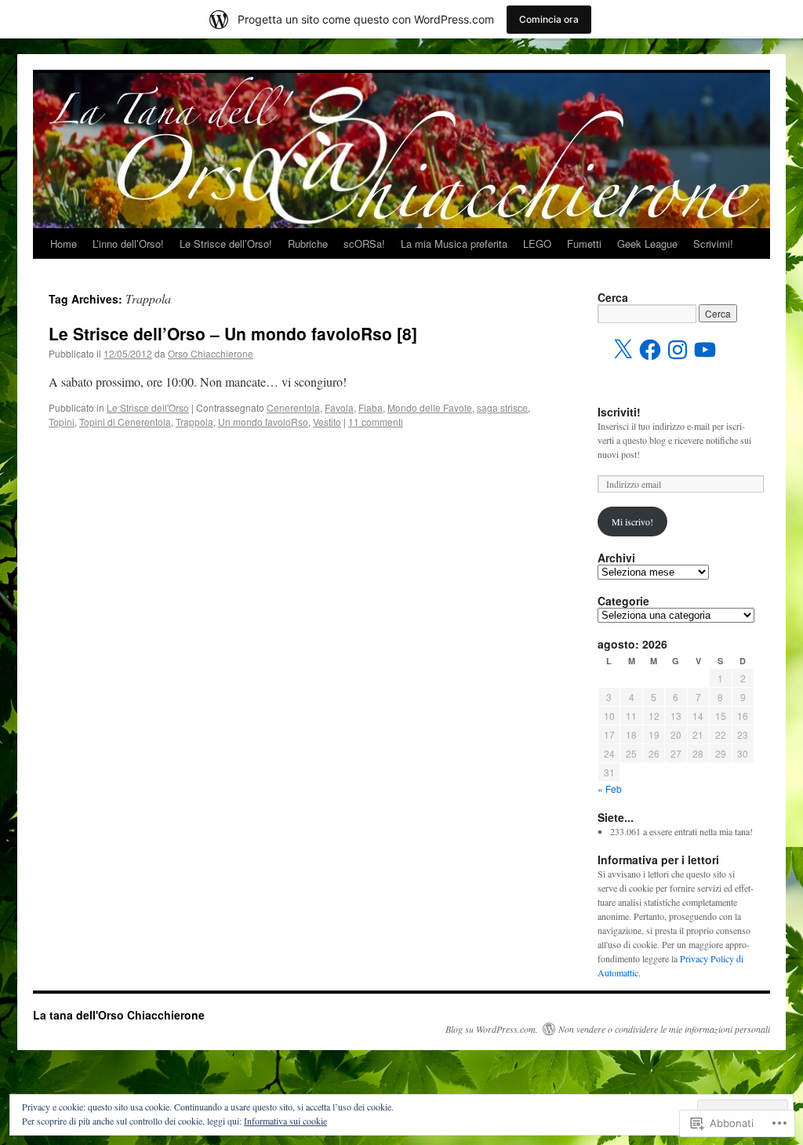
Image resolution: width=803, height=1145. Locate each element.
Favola (339, 407)
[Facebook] (650, 349)
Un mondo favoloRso (263, 421)
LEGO (537, 243)
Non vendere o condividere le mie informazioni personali (664, 1029)
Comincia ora (549, 19)
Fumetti (584, 243)
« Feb (610, 788)
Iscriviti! (619, 412)
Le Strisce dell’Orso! (226, 243)
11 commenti (375, 421)
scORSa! (364, 243)
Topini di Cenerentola (125, 421)
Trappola (194, 421)
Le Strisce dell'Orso (148, 407)
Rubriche (308, 243)
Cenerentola (293, 407)
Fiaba (370, 407)
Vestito (327, 421)
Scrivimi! (713, 243)
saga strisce (502, 407)
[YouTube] (705, 349)
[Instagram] (677, 349)
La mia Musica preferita (454, 243)
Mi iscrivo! (632, 521)
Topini (61, 421)
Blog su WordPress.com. (491, 1029)
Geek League (647, 243)
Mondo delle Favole (429, 407)
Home (63, 243)
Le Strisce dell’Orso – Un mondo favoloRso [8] (233, 333)
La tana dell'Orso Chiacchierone (119, 1015)
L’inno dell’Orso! (128, 243)
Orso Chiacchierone (210, 353)
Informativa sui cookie (285, 1120)
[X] (622, 349)
